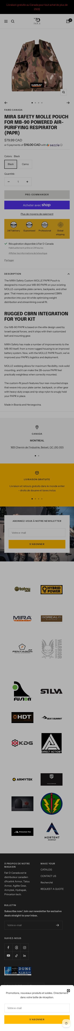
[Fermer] (68, 990)
